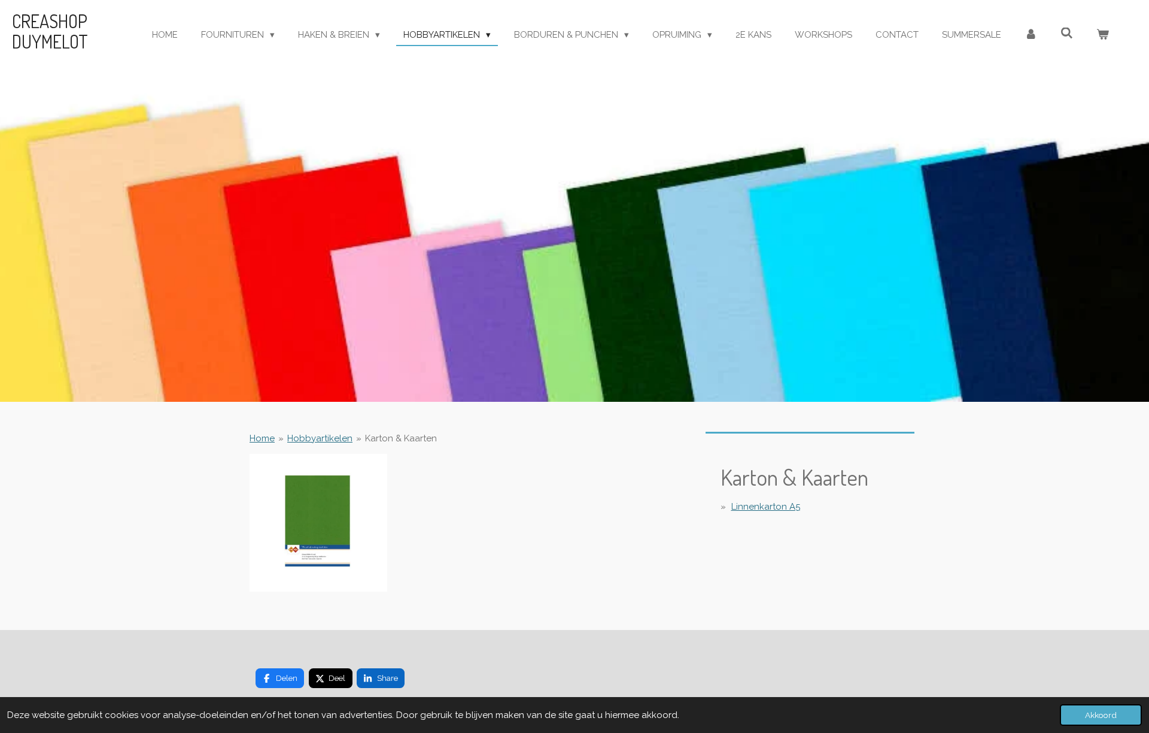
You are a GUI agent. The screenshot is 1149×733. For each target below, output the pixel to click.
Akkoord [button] (1101, 715)
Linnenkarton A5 (765, 506)
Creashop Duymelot (50, 31)
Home (262, 438)
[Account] (1030, 35)
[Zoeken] (1066, 33)
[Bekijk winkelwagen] (1102, 35)
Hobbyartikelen (319, 438)
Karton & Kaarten (401, 438)
